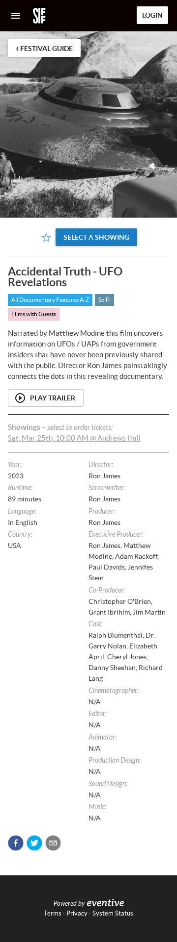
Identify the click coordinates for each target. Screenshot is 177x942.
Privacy (77, 913)
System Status (112, 913)
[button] (16, 843)
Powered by (69, 904)
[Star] (46, 238)
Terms (52, 913)
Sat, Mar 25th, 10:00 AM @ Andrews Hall (74, 438)
